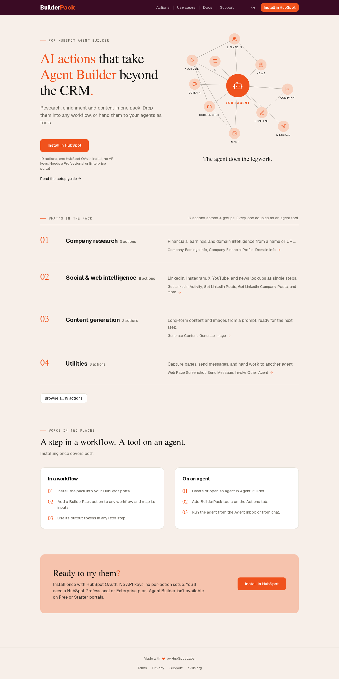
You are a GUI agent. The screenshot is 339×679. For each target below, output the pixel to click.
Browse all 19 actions (64, 398)
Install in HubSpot (280, 7)
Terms (142, 668)
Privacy (158, 668)
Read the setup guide (58, 178)
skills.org (195, 668)
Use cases (186, 7)
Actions (163, 7)
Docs (207, 7)
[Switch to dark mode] (253, 7)
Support (227, 7)
